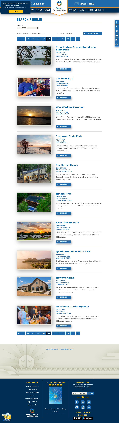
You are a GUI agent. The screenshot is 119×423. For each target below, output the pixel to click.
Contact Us (32, 405)
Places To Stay (47, 10)
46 (28, 39)
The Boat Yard (64, 78)
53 (63, 39)
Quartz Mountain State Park (73, 251)
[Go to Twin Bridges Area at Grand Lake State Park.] (34, 55)
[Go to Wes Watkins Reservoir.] (34, 116)
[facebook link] (77, 402)
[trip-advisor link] (89, 407)
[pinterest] (117, 31)
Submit (90, 393)
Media (32, 396)
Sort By (20, 25)
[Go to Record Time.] (34, 202)
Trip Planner (32, 402)
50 (49, 39)
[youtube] (117, 35)
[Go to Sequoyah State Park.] (34, 144)
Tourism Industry (32, 392)
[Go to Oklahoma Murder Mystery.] (34, 315)
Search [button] (100, 10)
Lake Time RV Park (67, 222)
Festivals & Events (72, 10)
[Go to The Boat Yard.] (34, 87)
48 (38, 39)
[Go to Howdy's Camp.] (34, 286)
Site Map (55, 411)
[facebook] (117, 22)
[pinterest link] (89, 402)
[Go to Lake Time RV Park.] (34, 231)
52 (58, 39)
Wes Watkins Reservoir (70, 107)
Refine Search (91, 33)
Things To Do (31, 10)
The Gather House (67, 165)
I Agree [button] (16, 11)
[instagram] (117, 40)
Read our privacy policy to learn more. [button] (14, 7)
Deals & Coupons (32, 386)
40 (44, 33)
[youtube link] (77, 407)
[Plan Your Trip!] (6, 417)
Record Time (63, 193)
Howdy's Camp (65, 277)
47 (33, 39)
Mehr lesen (62, 69)
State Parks (82, 10)
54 (68, 39)
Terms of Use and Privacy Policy (55, 409)
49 (44, 39)
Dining (90, 10)
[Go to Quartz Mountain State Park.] (34, 260)
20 (41, 33)
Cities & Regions (38, 10)
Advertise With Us (32, 399)
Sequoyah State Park (69, 136)
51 (53, 39)
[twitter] (117, 26)
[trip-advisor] (117, 44)
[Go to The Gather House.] (34, 173)
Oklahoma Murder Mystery (72, 306)
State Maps (32, 389)
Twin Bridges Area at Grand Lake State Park (76, 48)
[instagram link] (83, 407)
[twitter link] (83, 402)
